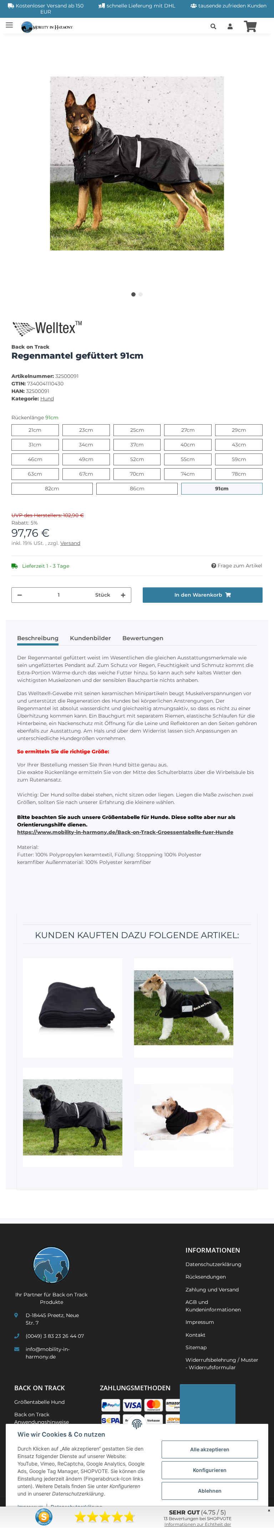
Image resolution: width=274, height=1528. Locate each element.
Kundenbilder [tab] (90, 638)
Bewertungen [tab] (142, 638)
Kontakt (196, 1335)
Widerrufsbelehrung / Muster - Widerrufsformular (222, 1364)
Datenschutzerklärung (214, 1264)
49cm (93, 459)
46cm (42, 459)
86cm (144, 488)
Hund (47, 398)
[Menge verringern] (19, 595)
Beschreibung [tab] (38, 638)
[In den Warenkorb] (17, 43)
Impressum (200, 1322)
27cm (194, 429)
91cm (228, 488)
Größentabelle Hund (39, 1402)
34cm (93, 444)
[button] (213, 27)
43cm (246, 444)
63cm (42, 473)
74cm (194, 473)
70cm (144, 473)
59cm (246, 459)
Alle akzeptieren (209, 1449)
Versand (70, 543)
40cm (195, 444)
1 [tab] (133, 294)
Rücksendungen (206, 1277)
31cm (41, 444)
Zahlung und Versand (212, 1289)
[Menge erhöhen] (123, 595)
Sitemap (196, 1347)
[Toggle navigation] (9, 22)
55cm (194, 459)
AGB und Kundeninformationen (213, 1306)
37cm (143, 444)
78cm (246, 473)
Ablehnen (210, 1491)
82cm (59, 488)
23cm (93, 429)
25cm (144, 429)
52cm (144, 459)
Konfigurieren (210, 1470)
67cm (93, 473)
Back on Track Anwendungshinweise (41, 1418)
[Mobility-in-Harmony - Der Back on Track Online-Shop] (49, 26)
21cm (41, 429)
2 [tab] (140, 294)
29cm (246, 429)
